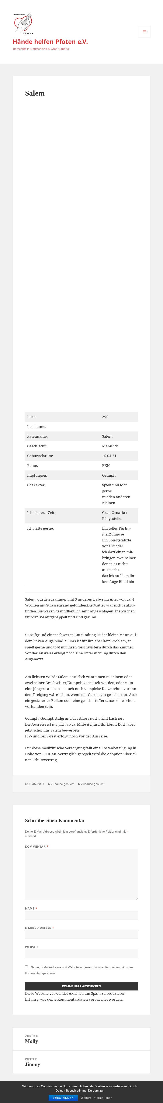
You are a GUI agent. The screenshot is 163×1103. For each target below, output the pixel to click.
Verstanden (63, 1097)
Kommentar (36, 846)
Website (32, 947)
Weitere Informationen (96, 1097)
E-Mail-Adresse (39, 928)
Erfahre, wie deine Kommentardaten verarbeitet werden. (74, 999)
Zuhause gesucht (62, 784)
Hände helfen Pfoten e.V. (50, 41)
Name (31, 908)
